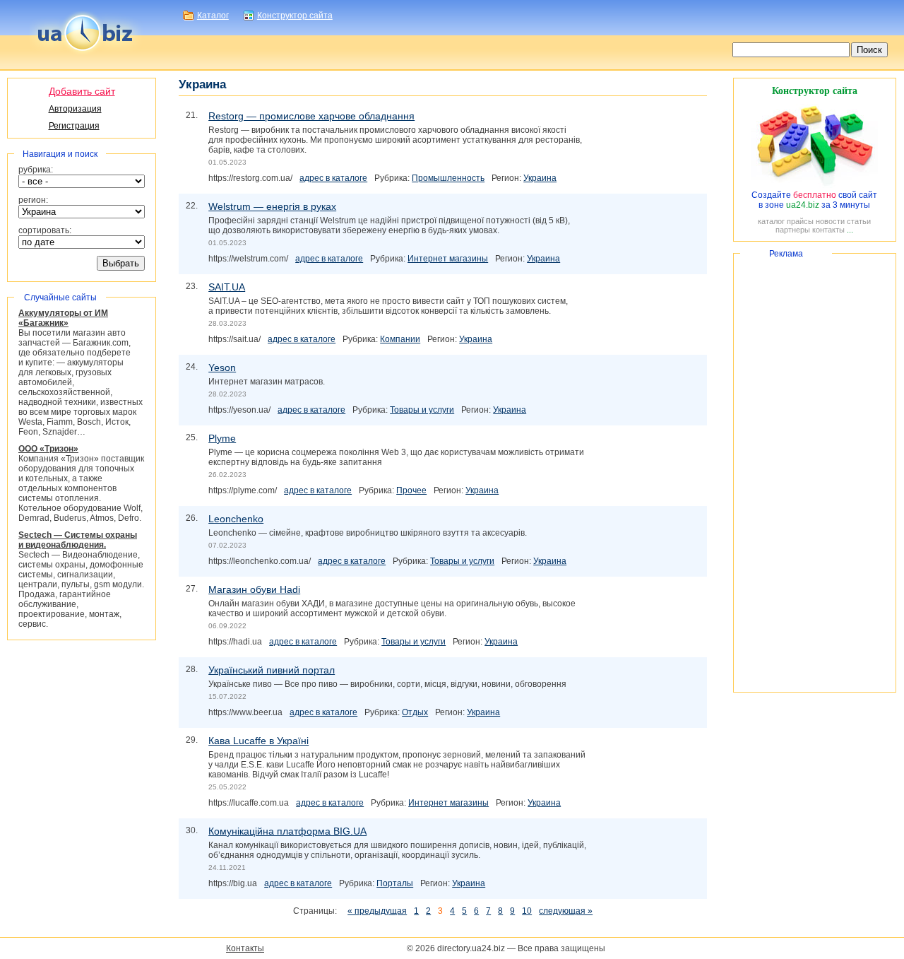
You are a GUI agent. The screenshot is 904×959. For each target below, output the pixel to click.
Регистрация (74, 126)
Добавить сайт (82, 91)
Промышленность (448, 178)
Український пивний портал (271, 670)
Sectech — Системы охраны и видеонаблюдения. (77, 540)
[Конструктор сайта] (814, 185)
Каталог (213, 15)
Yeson (222, 367)
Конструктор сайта (295, 15)
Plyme (222, 438)
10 (527, 911)
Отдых (415, 712)
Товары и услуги (422, 410)
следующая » (566, 911)
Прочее (411, 490)
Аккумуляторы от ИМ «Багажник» (63, 318)
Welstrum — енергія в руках (272, 206)
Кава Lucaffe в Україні (258, 740)
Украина (540, 178)
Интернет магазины (448, 259)
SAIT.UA (226, 287)
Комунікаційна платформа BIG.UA (287, 831)
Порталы (394, 883)
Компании (400, 339)
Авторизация (75, 109)
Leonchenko (235, 518)
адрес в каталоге (333, 178)
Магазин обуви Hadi (254, 589)
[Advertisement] (814, 473)
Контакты (245, 948)
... (850, 229)
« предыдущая (377, 911)
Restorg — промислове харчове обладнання (311, 116)
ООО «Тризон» (48, 449)
